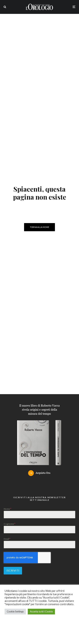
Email (7, 538)
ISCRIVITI (12, 570)
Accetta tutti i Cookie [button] (41, 611)
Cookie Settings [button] (15, 611)
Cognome (9, 523)
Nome (7, 508)
